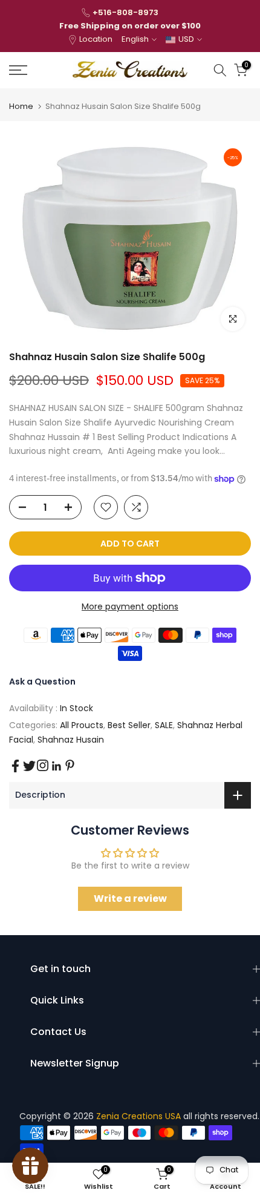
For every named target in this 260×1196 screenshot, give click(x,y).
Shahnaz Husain (70, 740)
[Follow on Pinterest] (70, 765)
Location (95, 39)
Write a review (130, 898)
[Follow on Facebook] (15, 766)
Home (21, 106)
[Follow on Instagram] (42, 765)
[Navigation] (36, 70)
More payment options (130, 606)
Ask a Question (42, 681)
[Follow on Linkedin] (56, 766)
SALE (164, 725)
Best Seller (129, 725)
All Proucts (81, 725)
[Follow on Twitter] (29, 766)
